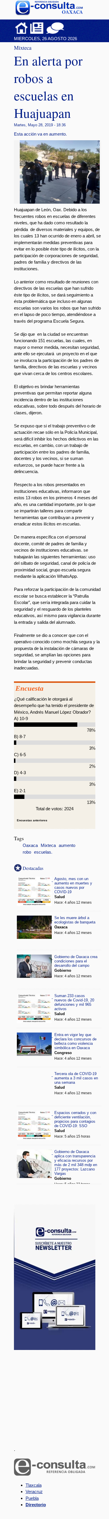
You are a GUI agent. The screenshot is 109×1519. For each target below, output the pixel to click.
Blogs (66, 28)
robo (27, 852)
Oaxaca (30, 845)
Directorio (36, 1504)
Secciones (37, 28)
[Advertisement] (57, 1394)
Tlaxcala (34, 1485)
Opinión (55, 28)
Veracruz (34, 1491)
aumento (67, 845)
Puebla (32, 1498)
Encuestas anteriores (32, 820)
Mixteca (48, 845)
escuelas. (43, 852)
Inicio (21, 28)
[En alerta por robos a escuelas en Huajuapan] (62, 202)
